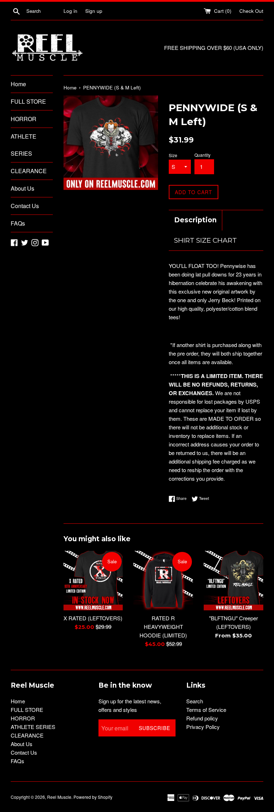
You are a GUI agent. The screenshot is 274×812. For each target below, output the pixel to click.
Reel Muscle (59, 797)
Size (173, 155)
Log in (70, 10)
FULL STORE (28, 101)
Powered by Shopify (92, 797)
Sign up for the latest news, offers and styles (129, 705)
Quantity (202, 155)
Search (194, 701)
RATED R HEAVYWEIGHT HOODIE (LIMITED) (163, 626)
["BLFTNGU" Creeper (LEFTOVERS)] (233, 580)
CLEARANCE (29, 171)
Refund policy (202, 718)
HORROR (23, 119)
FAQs (18, 223)
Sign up (93, 10)
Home (18, 84)
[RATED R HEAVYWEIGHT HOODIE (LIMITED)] (163, 580)
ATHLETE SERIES (23, 144)
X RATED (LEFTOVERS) (93, 618)
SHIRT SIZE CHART (205, 240)
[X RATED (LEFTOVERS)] (93, 580)
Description (195, 220)
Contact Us (25, 206)
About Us (22, 188)
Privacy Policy (203, 726)
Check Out (251, 10)
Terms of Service (206, 709)
